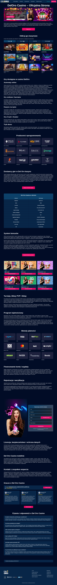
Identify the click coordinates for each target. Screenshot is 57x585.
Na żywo (21, 41)
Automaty (46, 41)
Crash (34, 41)
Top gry (9, 41)
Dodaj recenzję (47, 487)
